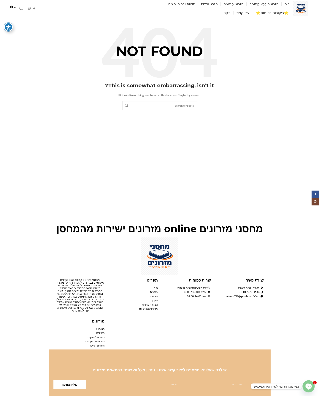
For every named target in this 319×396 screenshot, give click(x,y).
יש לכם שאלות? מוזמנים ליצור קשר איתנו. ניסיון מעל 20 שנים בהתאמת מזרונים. (159, 370)
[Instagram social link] (29, 8)
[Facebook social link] (34, 8)
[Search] (21, 8)
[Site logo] (300, 8)
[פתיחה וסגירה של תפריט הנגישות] (8, 27)
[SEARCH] (126, 105)
